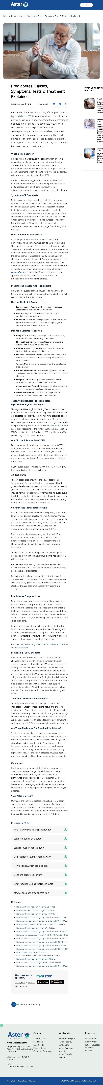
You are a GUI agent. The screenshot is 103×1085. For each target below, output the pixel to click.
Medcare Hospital (67, 1038)
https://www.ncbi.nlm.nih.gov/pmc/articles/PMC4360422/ (42, 921)
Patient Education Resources (92, 1046)
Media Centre (91, 1038)
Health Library (17, 16)
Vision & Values (40, 1038)
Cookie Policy (22, 1081)
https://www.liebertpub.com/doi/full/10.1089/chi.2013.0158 (42, 935)
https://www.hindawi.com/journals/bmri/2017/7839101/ (40, 924)
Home (5, 16)
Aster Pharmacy (66, 1048)
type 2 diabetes (19, 116)
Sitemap (32, 1081)
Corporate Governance (43, 1051)
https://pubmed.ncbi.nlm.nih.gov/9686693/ (35, 928)
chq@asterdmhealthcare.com (20, 1066)
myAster (63, 1051)
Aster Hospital (65, 1041)
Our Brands (38, 1045)
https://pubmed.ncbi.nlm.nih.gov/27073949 (35, 914)
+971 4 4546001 (22, 1057)
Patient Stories (39, 1048)
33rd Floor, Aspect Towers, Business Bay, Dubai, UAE (20, 1049)
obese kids (16, 556)
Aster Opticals (65, 1054)
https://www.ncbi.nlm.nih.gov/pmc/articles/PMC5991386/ (41, 917)
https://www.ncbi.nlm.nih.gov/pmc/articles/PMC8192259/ (41, 945)
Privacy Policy (11, 1081)
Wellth (62, 1057)
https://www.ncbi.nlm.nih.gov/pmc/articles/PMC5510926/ (42, 942)
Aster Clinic (64, 1045)
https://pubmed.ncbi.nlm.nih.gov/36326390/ (36, 959)
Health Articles (91, 1041)
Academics (90, 1050)
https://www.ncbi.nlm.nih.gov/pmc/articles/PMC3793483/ (42, 949)
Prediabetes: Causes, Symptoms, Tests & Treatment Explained (53, 16)
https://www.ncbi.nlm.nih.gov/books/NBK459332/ (38, 962)
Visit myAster (20, 983)
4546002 (11, 1059)
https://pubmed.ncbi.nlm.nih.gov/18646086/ (36, 907)
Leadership (38, 1041)
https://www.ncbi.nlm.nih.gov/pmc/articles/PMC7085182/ (42, 931)
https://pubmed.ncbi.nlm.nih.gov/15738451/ (35, 910)
